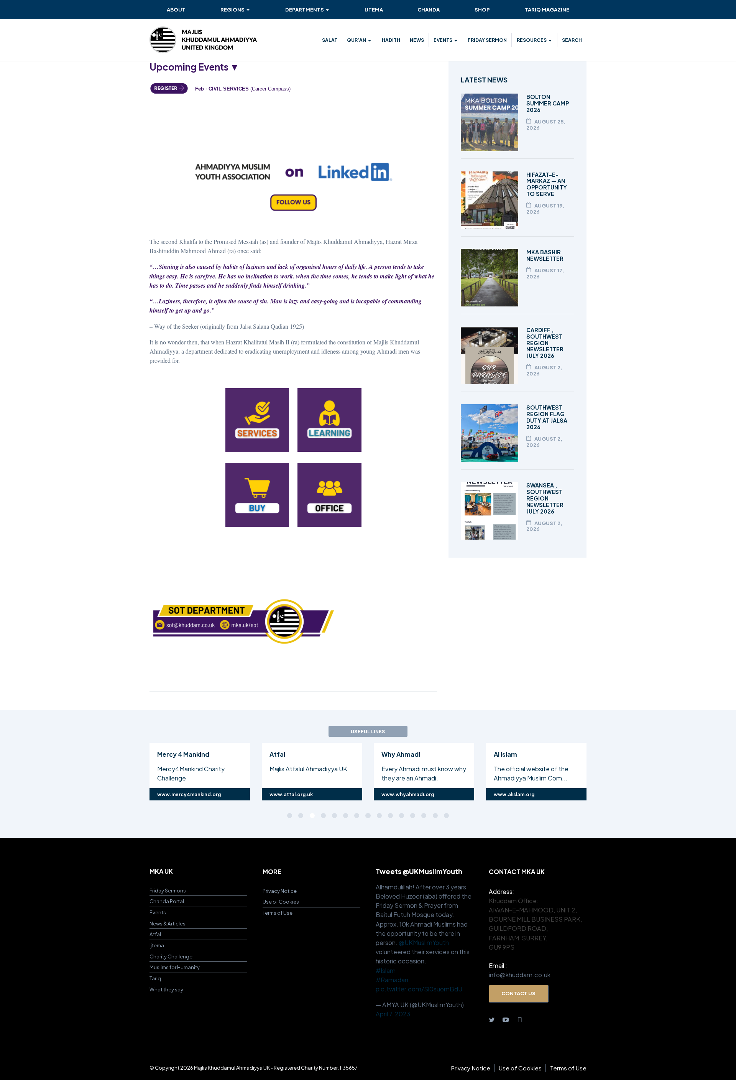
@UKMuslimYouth (424, 942)
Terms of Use (277, 912)
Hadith (391, 40)
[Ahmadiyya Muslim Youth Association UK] (203, 39)
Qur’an (356, 40)
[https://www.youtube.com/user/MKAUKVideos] (506, 1019)
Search (572, 40)
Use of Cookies (281, 901)
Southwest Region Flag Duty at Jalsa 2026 (546, 417)
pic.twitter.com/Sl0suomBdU (419, 989)
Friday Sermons (168, 890)
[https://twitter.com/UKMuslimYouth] (492, 1019)
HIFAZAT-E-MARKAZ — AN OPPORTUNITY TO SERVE (546, 184)
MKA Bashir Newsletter (545, 255)
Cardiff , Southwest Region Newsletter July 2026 (545, 342)
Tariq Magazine (547, 9)
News (417, 40)
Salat (329, 40)
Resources (532, 40)
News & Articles (168, 923)
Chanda (428, 9)
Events (443, 40)
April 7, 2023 (393, 1014)
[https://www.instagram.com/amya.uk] (520, 1019)
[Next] (622, 770)
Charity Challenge (171, 956)
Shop (482, 9)
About (176, 9)
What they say (166, 989)
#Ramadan (392, 980)
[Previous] (113, 770)
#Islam (386, 970)
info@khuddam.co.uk (519, 975)
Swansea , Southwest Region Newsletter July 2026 (545, 498)
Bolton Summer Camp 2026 (547, 103)
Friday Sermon (487, 40)
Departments (304, 9)
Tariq (155, 978)
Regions (232, 9)
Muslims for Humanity (175, 967)
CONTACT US (518, 993)
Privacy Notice (280, 890)
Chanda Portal (167, 901)
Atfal (155, 934)
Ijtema (374, 9)
